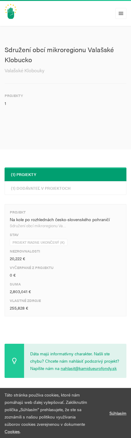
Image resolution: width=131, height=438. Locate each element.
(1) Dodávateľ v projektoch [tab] (41, 188)
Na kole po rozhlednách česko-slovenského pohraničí (60, 219)
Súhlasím (117, 413)
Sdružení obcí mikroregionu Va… (38, 225)
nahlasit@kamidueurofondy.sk (89, 368)
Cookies (12, 431)
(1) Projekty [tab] (23, 174)
